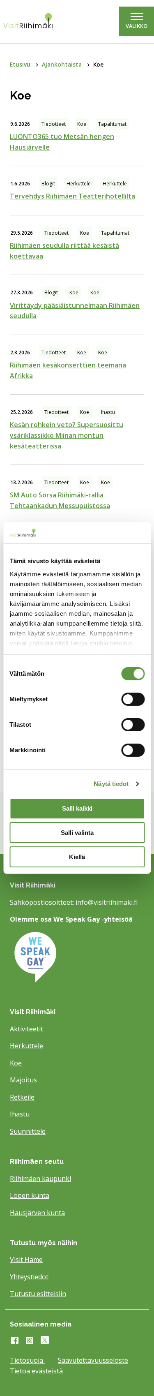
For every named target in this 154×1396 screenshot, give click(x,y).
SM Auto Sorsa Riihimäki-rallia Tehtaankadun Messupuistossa (60, 500)
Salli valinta (77, 832)
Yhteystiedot (29, 1276)
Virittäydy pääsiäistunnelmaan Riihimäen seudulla (75, 311)
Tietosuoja (27, 1360)
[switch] (133, 699)
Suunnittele (28, 1131)
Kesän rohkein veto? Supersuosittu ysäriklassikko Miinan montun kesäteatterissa (66, 435)
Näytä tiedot (111, 783)
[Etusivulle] (36, 21)
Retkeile (22, 1097)
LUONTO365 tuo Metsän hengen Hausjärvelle (62, 142)
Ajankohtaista (62, 64)
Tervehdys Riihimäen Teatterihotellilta (72, 196)
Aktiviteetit (26, 1028)
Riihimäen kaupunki (40, 1178)
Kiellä (77, 856)
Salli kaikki (77, 808)
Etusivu (21, 64)
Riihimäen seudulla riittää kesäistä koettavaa (64, 251)
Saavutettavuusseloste (93, 1360)
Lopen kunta (29, 1195)
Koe (16, 1063)
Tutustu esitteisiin (38, 1293)
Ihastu (20, 1114)
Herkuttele (26, 1045)
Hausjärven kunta (37, 1212)
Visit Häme (26, 1259)
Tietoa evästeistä (36, 1370)
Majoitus (23, 1079)
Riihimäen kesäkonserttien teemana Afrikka (68, 370)
